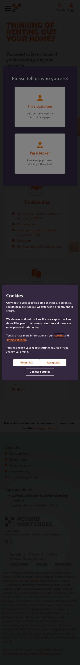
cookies (59, 335)
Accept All (53, 362)
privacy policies (16, 339)
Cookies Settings (40, 372)
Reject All (26, 362)
